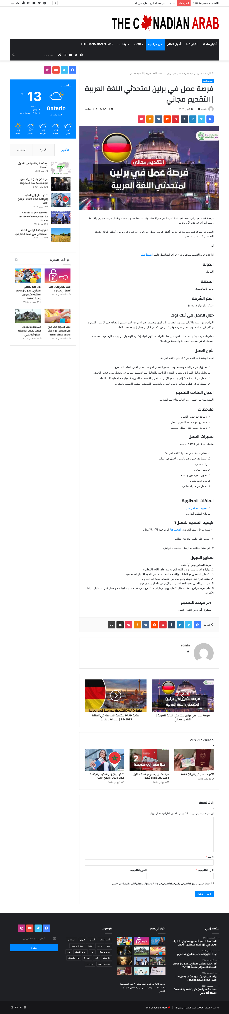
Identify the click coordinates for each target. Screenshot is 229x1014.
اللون (82, 939)
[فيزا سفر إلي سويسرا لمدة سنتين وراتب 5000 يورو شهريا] (149, 760)
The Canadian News (97, 44)
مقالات (138, 44)
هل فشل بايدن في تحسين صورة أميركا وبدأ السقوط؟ (34, 181)
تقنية (90, 945)
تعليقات (21, 150)
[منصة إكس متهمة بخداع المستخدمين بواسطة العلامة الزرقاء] (157, 971)
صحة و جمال (104, 951)
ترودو (99, 945)
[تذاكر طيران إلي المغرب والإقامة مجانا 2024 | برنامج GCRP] (104, 760)
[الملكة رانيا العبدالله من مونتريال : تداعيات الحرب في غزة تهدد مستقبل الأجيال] (157, 941)
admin (204, 109)
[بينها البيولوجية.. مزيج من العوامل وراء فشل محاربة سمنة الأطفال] (57, 316)
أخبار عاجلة (210, 44)
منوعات (124, 44)
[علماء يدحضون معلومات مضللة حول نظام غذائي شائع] (141, 971)
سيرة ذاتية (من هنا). (196, 508)
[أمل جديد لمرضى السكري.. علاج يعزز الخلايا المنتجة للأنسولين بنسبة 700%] (28, 275)
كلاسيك (106, 958)
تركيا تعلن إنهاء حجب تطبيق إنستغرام (59, 289)
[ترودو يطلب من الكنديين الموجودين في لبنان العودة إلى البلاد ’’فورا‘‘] (124, 951)
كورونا (87, 958)
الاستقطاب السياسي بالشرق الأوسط (33, 165)
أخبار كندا (192, 44)
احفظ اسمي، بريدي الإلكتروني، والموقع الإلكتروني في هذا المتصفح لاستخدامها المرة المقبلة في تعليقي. (161, 883)
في (68, 951)
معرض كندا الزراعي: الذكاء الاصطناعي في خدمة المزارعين (31, 232)
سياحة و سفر (77, 945)
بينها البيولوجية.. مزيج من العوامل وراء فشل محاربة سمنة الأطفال (58, 331)
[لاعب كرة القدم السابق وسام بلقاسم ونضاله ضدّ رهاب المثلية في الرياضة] (157, 961)
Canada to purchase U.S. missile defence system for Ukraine (33, 216)
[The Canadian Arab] (165, 23)
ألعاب (92, 939)
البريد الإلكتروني (205, 870)
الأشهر (65, 150)
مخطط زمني (104, 964)
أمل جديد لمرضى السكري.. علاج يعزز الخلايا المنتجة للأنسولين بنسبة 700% (138, 3)
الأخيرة (43, 150)
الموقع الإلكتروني (138, 870)
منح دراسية (155, 44)
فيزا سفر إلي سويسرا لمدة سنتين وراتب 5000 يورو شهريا (151, 776)
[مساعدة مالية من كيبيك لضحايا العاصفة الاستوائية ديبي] (28, 316)
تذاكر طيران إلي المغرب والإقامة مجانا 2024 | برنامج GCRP (107, 776)
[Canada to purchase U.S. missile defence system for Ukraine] (60, 217)
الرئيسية (207, 73)
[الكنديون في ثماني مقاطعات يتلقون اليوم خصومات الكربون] (124, 961)
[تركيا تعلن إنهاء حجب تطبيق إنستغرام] (57, 275)
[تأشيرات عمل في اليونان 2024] (194, 760)
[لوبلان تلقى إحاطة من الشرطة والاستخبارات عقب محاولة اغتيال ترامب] (141, 961)
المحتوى (71, 939)
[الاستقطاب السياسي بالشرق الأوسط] (60, 168)
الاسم (210, 856)
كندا (96, 958)
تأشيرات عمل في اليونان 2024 (197, 774)
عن (92, 951)
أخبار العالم (174, 44)
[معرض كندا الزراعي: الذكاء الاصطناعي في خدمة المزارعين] (60, 235)
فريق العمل (80, 951)
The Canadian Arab (156, 1007)
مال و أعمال (73, 958)
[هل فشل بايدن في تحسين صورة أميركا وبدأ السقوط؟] (60, 184)
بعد (108, 945)
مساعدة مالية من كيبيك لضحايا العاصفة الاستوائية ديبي (29, 331)
